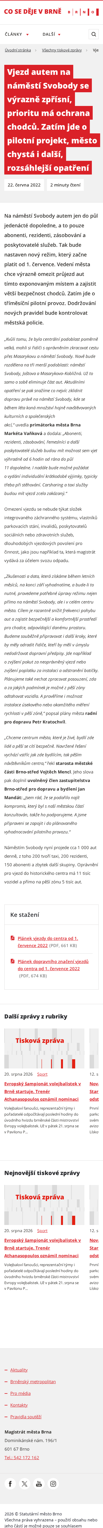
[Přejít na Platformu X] (24, 1483)
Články (14, 34)
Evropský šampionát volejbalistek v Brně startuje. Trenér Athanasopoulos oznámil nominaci (42, 1091)
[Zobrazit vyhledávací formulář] (94, 34)
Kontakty (19, 1405)
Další (49, 34)
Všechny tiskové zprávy (62, 50)
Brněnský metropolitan (33, 1381)
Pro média (20, 1393)
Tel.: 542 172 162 (22, 1457)
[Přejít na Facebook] (10, 1483)
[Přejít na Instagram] (53, 1483)
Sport (42, 1074)
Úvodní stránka (18, 50)
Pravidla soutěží (25, 1416)
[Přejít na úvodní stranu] (32, 15)
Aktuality (19, 1370)
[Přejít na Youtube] (39, 1483)
